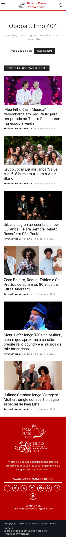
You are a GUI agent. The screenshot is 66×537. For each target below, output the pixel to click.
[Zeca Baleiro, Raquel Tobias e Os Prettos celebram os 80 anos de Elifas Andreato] (33, 260)
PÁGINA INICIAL (44, 51)
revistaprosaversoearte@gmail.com (33, 508)
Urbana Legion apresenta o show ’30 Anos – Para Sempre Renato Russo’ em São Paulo (31, 229)
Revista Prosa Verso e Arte (18, 128)
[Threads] (33, 496)
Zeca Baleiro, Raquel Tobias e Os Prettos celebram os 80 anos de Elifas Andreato (32, 284)
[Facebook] (7, 488)
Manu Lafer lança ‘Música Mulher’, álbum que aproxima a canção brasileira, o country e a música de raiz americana (33, 342)
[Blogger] (57, 488)
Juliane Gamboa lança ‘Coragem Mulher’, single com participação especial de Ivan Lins (31, 399)
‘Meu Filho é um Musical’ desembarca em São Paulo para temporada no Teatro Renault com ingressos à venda (32, 116)
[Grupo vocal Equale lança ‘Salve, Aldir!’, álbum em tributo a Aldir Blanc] (33, 150)
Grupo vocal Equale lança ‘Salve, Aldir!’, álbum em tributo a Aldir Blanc (31, 174)
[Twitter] (24, 488)
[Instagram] (15, 488)
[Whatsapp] (48, 488)
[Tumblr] (32, 488)
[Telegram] (40, 488)
